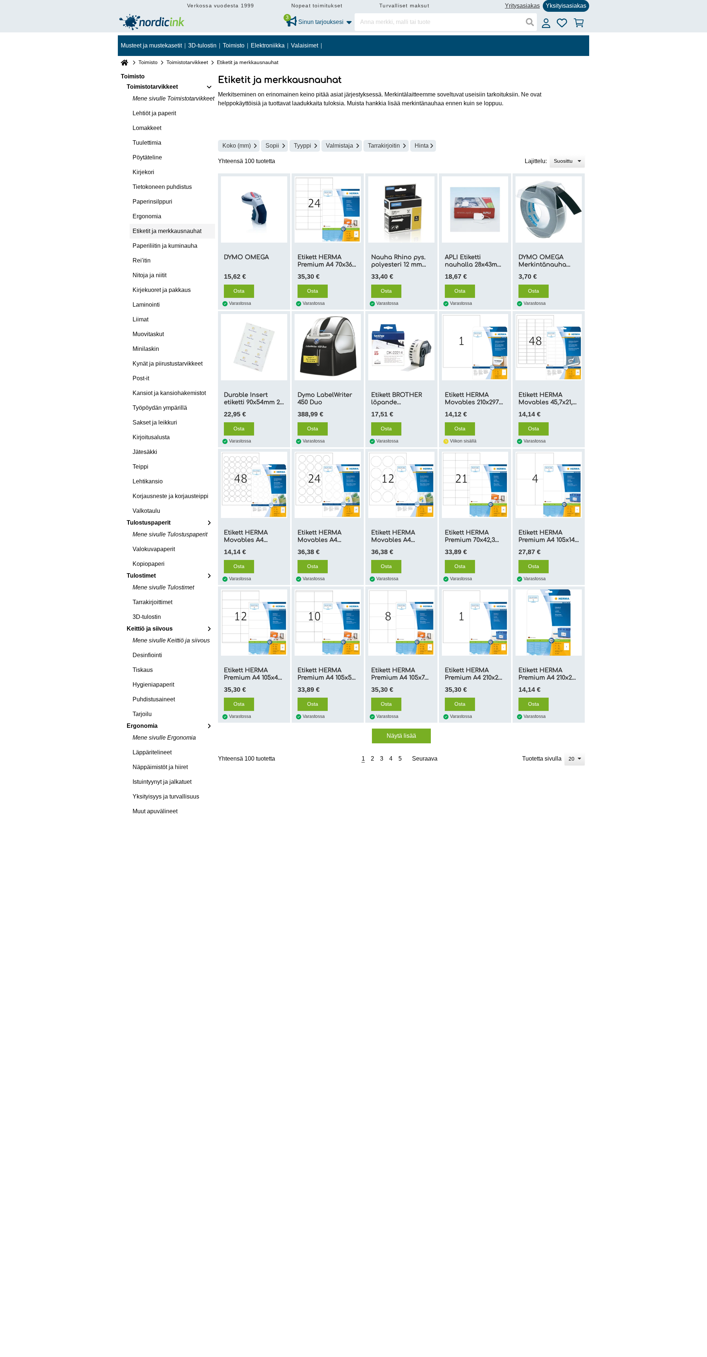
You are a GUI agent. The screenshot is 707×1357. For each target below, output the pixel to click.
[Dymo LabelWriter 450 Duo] (328, 347)
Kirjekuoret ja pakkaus (162, 290)
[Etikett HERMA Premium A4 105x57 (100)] (328, 622)
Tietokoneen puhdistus (162, 187)
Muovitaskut (148, 334)
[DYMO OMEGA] (254, 209)
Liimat (140, 319)
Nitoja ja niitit (149, 275)
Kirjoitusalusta (151, 437)
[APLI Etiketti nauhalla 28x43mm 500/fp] (475, 209)
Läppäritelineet (152, 752)
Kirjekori (143, 172)
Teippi (140, 467)
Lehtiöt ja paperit (154, 113)
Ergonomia (147, 216)
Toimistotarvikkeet (187, 62)
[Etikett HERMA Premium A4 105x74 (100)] (401, 622)
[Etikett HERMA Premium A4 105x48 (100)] (254, 622)
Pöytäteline (147, 157)
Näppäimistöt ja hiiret (160, 767)
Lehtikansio (148, 481)
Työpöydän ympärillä (160, 408)
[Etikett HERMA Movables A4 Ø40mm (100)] (328, 485)
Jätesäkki (145, 452)
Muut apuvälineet (155, 811)
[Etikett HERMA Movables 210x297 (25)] (475, 347)
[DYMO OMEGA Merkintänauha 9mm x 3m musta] (549, 209)
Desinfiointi (147, 655)
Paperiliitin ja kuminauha (165, 246)
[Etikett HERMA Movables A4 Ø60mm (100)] (401, 485)
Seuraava (424, 758)
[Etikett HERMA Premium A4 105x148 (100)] (549, 485)
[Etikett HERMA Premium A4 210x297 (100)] (475, 622)
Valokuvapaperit (154, 549)
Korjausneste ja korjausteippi (170, 496)
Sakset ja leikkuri (155, 422)
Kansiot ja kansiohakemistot (169, 393)
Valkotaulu (146, 511)
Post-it (141, 378)
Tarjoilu (142, 714)
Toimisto (148, 62)
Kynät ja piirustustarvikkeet (168, 363)
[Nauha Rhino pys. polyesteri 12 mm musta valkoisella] (401, 209)
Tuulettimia (147, 143)
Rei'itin (142, 260)
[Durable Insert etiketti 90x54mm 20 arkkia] (254, 347)
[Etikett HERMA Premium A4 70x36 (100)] (328, 209)
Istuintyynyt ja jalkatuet (162, 782)
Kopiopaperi (149, 564)
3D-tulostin (147, 617)
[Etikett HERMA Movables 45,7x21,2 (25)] (549, 347)
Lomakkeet (147, 128)
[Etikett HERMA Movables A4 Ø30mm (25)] (254, 485)
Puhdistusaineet (154, 699)
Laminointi (146, 305)
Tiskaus (143, 670)
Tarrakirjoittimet (152, 602)
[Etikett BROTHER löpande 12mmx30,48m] (401, 347)
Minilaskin (146, 349)
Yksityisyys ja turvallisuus (166, 796)
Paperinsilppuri (152, 201)
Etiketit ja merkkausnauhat (167, 231)
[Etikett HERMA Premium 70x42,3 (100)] (475, 485)
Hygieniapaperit (153, 684)
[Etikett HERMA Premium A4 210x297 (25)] (549, 622)
